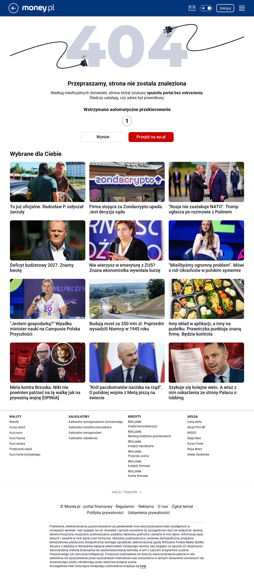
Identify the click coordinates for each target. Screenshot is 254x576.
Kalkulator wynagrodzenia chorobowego (96, 422)
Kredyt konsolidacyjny (143, 426)
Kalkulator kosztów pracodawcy (90, 427)
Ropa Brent (194, 449)
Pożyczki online (138, 456)
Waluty (14, 422)
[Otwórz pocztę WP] (192, 8)
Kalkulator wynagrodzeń (85, 432)
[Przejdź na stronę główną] (13, 11)
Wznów (102, 137)
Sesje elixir (194, 438)
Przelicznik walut (20, 449)
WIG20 (191, 432)
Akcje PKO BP (196, 427)
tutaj (143, 566)
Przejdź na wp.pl (151, 137)
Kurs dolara (17, 443)
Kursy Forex (195, 443)
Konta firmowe (138, 476)
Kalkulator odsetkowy (83, 438)
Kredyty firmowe (139, 466)
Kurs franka (17, 438)
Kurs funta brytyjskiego (24, 454)
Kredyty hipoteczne (141, 446)
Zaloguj (225, 8)
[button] (206, 8)
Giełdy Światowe (198, 454)
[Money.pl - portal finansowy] (42, 8)
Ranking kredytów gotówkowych (149, 436)
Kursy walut (17, 427)
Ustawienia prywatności (148, 512)
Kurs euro (15, 432)
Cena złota (194, 422)
